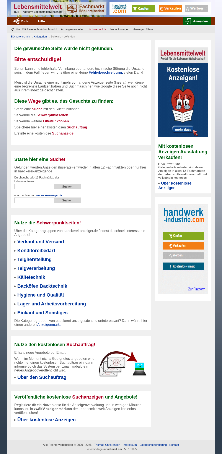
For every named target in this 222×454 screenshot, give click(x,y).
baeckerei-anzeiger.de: (49, 195)
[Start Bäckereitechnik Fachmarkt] (58, 8)
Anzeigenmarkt (48, 324)
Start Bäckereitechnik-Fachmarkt (36, 29)
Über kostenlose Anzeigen (174, 185)
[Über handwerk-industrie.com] (160, 8)
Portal (25, 21)
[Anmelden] (197, 21)
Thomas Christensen (107, 444)
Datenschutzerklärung (153, 444)
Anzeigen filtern (143, 29)
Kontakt (174, 444)
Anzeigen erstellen (72, 29)
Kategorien (40, 36)
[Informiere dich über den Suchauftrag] (122, 363)
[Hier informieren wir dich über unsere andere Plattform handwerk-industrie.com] (183, 249)
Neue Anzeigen (119, 29)
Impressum (130, 444)
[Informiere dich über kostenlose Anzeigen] (183, 92)
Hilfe (41, 21)
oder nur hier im (38, 195)
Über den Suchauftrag (41, 377)
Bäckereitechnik (20, 36)
